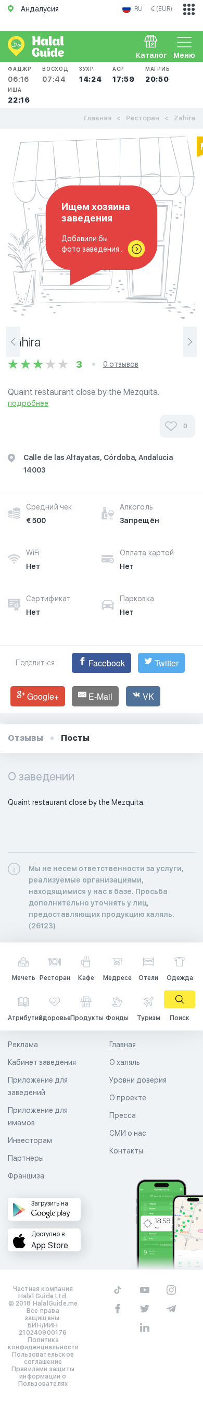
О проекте (127, 1098)
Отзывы (25, 738)
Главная (97, 118)
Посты (75, 738)
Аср (123, 74)
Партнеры (26, 1158)
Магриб (157, 74)
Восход (55, 74)
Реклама (23, 1044)
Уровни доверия (138, 1080)
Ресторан (142, 118)
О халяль (124, 1062)
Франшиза (26, 1176)
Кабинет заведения (42, 1062)
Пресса (122, 1115)
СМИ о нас (127, 1133)
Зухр (90, 74)
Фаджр (20, 74)
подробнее (28, 403)
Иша (19, 95)
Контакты (126, 1151)
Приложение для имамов (38, 1116)
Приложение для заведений (38, 1086)
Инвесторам (30, 1140)
